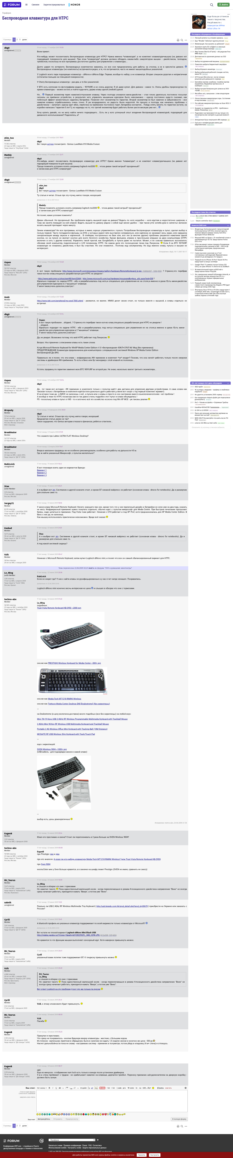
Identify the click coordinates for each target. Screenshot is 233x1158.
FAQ (90, 1145)
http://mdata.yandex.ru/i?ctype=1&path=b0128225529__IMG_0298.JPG (77, 935)
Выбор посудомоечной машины (207, 61)
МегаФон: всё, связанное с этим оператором (212, 94)
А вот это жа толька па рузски (85, 989)
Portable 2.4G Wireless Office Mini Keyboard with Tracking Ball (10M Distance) (72, 729)
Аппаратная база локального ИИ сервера (211, 120)
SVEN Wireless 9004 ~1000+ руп (52, 749)
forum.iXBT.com (99, 1151)
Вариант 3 (42, 475)
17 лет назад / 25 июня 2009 (50, 848)
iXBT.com (52, 1151)
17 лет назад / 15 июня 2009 (49, 464)
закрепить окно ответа (27, 1097)
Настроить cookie (74, 1147)
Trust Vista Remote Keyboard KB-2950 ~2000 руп (59, 608)
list (113, 1088)
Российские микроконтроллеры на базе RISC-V (213, 103)
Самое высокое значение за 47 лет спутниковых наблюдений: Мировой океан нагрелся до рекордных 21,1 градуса (211, 255)
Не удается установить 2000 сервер (208, 395)
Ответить (182, 47)
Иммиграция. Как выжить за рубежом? (209, 44)
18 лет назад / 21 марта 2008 (50, 432)
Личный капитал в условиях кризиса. (209, 38)
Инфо (176, 138)
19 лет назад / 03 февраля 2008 (51, 410)
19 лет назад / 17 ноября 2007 (50, 47)
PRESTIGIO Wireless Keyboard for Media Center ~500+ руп (74, 663)
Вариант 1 (42, 470)
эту (53, 490)
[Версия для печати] (178, 40)
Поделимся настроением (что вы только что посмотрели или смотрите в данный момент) (212, 114)
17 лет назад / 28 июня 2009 (49, 1032)
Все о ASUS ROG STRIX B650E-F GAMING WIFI (212, 216)
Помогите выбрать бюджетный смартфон (211, 64)
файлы (161, 1088)
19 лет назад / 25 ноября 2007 (50, 314)
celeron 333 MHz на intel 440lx (206, 423)
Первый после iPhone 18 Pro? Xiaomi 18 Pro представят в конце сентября (211, 261)
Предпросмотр (72, 1119)
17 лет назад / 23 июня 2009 (49, 599)
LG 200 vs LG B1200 (201, 410)
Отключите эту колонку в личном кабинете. (208, 427)
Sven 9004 (45, 864)
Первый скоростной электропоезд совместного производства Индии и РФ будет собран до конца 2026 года (212, 285)
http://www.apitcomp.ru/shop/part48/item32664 (59, 278)
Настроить (154, 1155)
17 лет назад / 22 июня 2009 (49, 554)
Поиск (84, 1145)
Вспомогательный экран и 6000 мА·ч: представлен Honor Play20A (209, 270)
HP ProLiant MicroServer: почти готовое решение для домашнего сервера (210, 78)
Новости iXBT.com (199, 225)
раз (52, 854)
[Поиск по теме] (182, 40)
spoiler (84, 1088)
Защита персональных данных (94, 1147)
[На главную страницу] (11, 4)
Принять (141, 1155)
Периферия (6, 13)
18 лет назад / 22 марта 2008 (50, 447)
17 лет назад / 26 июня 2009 (49, 1015)
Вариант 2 (42, 472)
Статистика (97, 1145)
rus (140, 1088)
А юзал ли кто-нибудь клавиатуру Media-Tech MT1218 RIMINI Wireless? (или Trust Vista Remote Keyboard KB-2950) (107, 859)
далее (24, 39)
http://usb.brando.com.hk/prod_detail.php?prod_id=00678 (122, 906)
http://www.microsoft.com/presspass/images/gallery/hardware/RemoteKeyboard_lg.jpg (112, 271)
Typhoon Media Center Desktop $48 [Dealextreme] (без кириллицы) (79, 704)
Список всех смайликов (27, 1093)
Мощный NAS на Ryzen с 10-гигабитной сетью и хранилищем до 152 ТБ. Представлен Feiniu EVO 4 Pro (213, 239)
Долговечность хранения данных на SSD (210, 57)
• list (108, 1088)
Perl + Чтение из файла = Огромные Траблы (211, 402)
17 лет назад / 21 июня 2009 (49, 503)
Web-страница (9, 425)
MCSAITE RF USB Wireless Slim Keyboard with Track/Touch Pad (66, 734)
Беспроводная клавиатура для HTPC (35, 18)
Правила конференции (72, 1145)
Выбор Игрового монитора (205, 69)
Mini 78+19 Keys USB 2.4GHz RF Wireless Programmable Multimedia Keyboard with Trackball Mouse (82, 719)
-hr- (136, 1088)
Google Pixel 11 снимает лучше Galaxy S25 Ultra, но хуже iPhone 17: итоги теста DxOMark (212, 266)
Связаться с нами (55, 1145)
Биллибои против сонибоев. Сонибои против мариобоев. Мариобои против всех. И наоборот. (212, 84)
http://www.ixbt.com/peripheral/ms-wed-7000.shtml (60, 301)
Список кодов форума (27, 1092)
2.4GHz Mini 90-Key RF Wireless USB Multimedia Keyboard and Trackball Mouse (73, 724)
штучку (50, 144)
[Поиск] (212, 4)
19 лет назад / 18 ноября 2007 (50, 262)
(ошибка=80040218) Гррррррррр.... (208, 407)
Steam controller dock (204, 221)
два (57, 854)
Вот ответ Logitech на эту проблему (54, 989)
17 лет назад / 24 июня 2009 (49, 833)
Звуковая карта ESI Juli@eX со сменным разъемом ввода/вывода (210, 48)
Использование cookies (57, 1147)
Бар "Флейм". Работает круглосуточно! (209, 41)
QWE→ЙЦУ (147, 1088)
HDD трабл (199, 387)
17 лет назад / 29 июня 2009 (49, 1066)
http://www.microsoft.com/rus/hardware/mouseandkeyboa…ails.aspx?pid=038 (118, 278)
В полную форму (179, 1119)
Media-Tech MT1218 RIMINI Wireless (64, 699)
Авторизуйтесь (44, 1119)
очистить (168, 1088)
